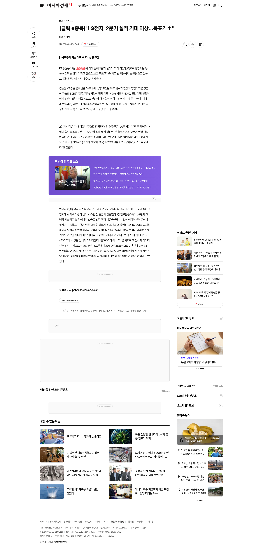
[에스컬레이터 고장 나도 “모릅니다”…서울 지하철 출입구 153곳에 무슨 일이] (52, 480)
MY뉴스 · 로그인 (202, 5)
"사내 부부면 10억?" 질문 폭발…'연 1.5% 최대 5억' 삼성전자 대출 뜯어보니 (124, 167)
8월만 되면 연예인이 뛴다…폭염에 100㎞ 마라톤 (207, 241)
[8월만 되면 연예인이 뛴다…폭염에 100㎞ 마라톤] (184, 246)
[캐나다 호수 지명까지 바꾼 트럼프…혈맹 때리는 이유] (120, 498)
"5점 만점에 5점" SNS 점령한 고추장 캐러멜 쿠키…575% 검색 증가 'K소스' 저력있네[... (124, 187)
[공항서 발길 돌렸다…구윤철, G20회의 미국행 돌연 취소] (120, 480)
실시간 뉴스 (83, 5)
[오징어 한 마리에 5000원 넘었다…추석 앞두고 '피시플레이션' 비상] (120, 462)
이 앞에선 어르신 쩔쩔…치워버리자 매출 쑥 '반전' (83, 455)
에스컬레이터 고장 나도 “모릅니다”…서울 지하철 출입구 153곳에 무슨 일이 (84, 473)
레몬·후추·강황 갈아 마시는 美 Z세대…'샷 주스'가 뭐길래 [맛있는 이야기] (208, 254)
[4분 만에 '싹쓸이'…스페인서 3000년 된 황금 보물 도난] (184, 285)
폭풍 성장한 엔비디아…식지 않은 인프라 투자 (151, 436)
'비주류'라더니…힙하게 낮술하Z (84, 436)
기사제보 (98, 521)
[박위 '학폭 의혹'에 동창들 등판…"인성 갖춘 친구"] (184, 298)
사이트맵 (149, 521)
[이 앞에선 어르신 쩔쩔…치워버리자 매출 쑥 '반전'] (52, 462)
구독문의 (88, 521)
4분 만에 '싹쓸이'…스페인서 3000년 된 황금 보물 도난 (207, 281)
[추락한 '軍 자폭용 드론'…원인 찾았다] (52, 498)
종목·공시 (70, 21)
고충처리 (140, 521)
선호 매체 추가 (92, 44)
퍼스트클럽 (77, 521)
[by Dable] (165, 391)
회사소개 (43, 521)
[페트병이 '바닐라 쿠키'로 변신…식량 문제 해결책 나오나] (184, 272)
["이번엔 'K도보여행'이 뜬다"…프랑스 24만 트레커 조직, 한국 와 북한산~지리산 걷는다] (215, 483)
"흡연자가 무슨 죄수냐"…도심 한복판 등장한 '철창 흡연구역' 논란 (120, 181)
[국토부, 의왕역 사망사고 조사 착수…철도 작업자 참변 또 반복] (215, 469)
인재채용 (67, 521)
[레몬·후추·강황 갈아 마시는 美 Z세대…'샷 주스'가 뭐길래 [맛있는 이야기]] (184, 259)
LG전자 (80, 68)
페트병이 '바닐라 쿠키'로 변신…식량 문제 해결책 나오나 (207, 268)
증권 (61, 21)
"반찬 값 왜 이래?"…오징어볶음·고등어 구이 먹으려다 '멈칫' (118, 174)
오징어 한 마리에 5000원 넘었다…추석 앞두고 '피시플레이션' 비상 (151, 455)
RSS (105, 521)
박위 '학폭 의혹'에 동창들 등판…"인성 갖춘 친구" (207, 294)
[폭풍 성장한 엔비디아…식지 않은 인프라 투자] (120, 443)
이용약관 (130, 521)
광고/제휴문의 (55, 521)
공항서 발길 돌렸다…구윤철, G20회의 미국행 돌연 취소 (150, 473)
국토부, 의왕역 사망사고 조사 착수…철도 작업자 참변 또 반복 (193, 467)
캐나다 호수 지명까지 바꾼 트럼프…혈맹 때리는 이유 (152, 491)
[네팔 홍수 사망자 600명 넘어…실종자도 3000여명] (215, 496)
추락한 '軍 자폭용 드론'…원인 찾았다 (82, 491)
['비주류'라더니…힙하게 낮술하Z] (52, 443)
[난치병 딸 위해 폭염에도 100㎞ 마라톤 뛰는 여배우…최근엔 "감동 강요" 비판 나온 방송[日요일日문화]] (215, 456)
